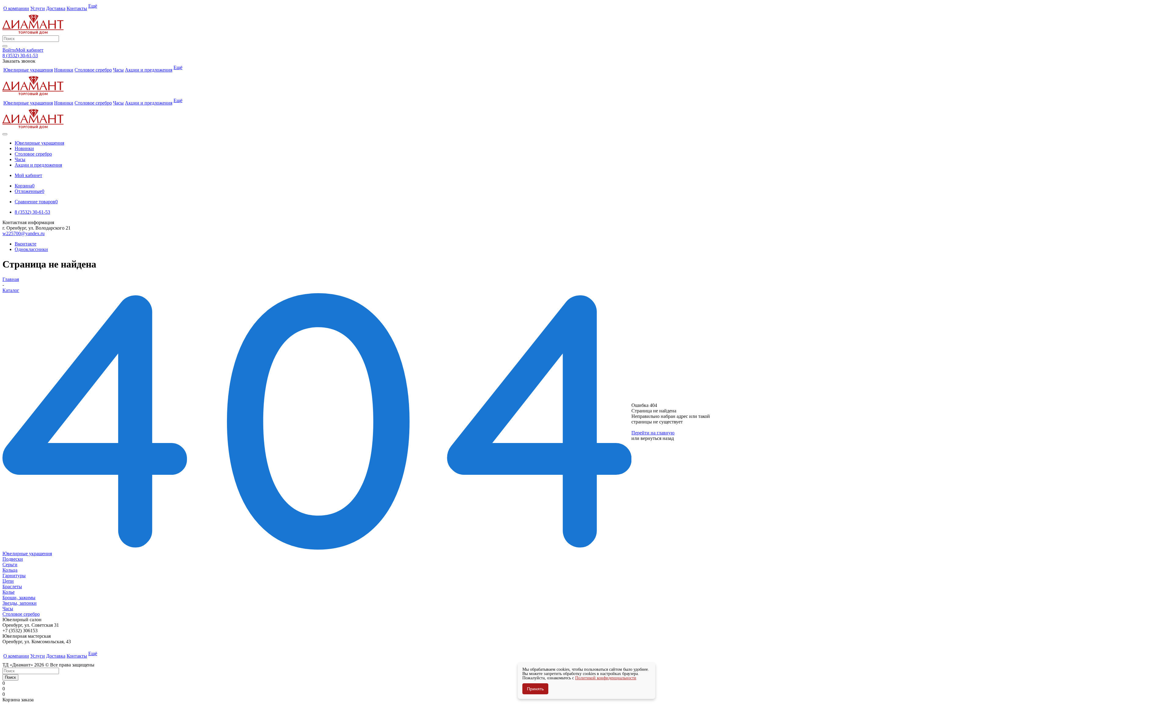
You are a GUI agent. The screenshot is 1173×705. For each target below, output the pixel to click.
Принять (535, 688)
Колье (8, 592)
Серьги (9, 564)
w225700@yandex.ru (23, 233)
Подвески (12, 559)
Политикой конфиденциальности (605, 678)
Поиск (10, 677)
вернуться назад (657, 438)
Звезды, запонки (19, 603)
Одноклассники (31, 249)
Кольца (9, 570)
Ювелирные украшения (27, 553)
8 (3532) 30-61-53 (20, 55)
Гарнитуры (14, 575)
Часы (7, 608)
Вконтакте (25, 243)
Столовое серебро (21, 614)
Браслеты (12, 586)
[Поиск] (4, 46)
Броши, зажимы (18, 597)
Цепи (8, 581)
